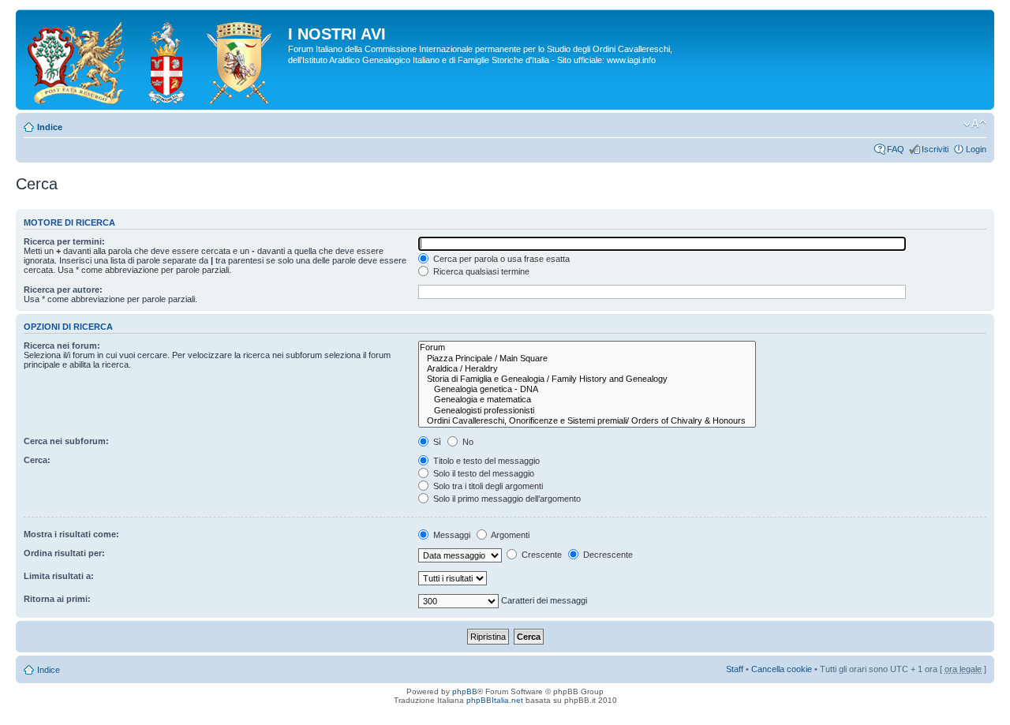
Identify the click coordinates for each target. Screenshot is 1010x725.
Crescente (540, 554)
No (466, 442)
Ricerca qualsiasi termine (480, 271)
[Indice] (154, 59)
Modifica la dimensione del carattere (974, 124)
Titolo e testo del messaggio (485, 460)
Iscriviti (935, 149)
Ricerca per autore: (63, 289)
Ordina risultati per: (64, 553)
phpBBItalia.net (494, 700)
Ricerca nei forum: (62, 345)
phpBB (464, 691)
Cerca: (37, 460)
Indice (49, 127)
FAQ (895, 149)
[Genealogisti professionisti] (587, 410)
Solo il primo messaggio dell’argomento (506, 498)
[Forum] (587, 347)
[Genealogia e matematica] (587, 399)
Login (976, 149)
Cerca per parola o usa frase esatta (500, 258)
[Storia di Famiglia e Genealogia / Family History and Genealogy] (587, 379)
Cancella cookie (781, 669)
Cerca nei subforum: (66, 441)
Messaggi (450, 535)
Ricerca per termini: (64, 241)
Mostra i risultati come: (71, 534)
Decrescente (607, 554)
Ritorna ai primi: (57, 599)
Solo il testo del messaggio (482, 473)
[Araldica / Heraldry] (587, 369)
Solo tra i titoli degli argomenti (487, 486)
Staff (734, 669)
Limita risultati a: (59, 576)
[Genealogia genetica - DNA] (587, 389)
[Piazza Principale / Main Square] (587, 358)
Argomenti (509, 535)
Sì (436, 442)
